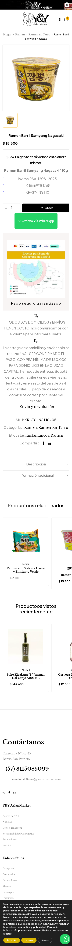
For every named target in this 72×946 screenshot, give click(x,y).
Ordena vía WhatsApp (38, 221)
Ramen (20, 34)
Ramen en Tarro (39, 34)
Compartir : (29, 443)
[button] (66, 19)
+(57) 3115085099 (26, 769)
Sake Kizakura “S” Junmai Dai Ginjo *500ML (26, 676)
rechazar (29, 940)
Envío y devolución (36, 407)
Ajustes (45, 940)
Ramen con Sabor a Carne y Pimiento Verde (26, 570)
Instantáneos (37, 435)
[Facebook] (43, 443)
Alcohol (26, 670)
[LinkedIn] (49, 443)
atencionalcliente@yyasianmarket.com (36, 779)
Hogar (7, 34)
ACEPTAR (11, 940)
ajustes (7, 933)
